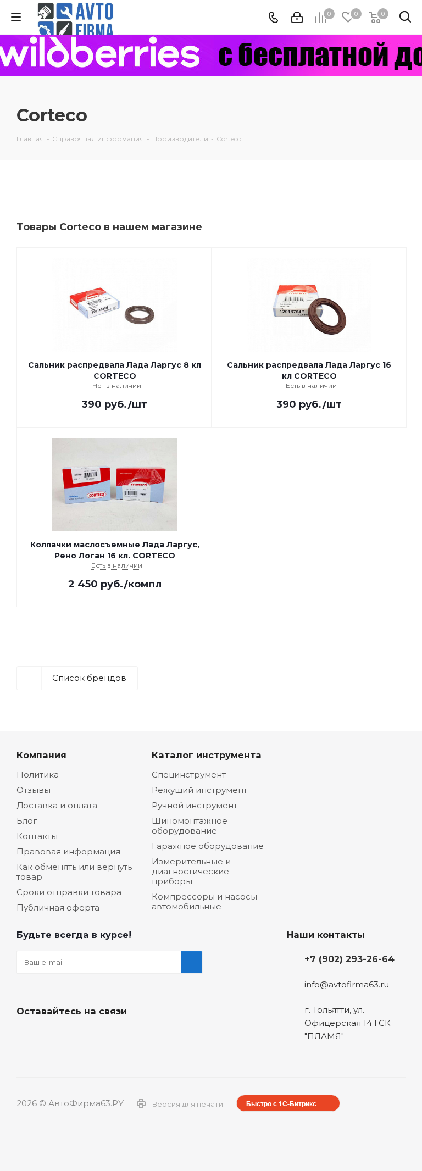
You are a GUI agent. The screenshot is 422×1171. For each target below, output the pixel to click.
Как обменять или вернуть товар (74, 872)
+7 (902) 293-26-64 (349, 958)
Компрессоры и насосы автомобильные (204, 901)
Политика (37, 774)
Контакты (37, 836)
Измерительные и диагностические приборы (191, 871)
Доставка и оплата (56, 805)
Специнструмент (189, 774)
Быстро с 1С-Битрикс (281, 1103)
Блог (26, 820)
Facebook (55, 1037)
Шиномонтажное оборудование (189, 825)
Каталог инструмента (207, 755)
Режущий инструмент (199, 790)
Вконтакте (27, 1037)
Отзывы (33, 790)
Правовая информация (68, 851)
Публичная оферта (57, 907)
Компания (41, 755)
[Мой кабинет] (297, 17)
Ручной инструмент (194, 805)
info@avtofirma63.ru (346, 984)
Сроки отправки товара (68, 892)
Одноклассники (82, 1037)
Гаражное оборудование (208, 846)
